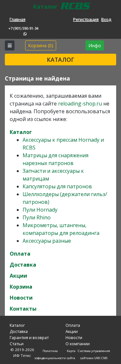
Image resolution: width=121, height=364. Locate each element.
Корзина (21, 286)
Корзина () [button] (40, 45)
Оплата (20, 253)
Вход (106, 19)
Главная (17, 19)
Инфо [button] (94, 45)
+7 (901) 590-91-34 (23, 28)
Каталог (21, 132)
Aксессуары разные (47, 240)
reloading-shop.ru (80, 103)
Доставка (23, 264)
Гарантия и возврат (29, 337)
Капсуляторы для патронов (57, 186)
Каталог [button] (60, 59)
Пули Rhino (37, 217)
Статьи (17, 344)
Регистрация (86, 19)
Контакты (23, 308)
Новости (21, 297)
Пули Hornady (40, 209)
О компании (78, 344)
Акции (18, 275)
